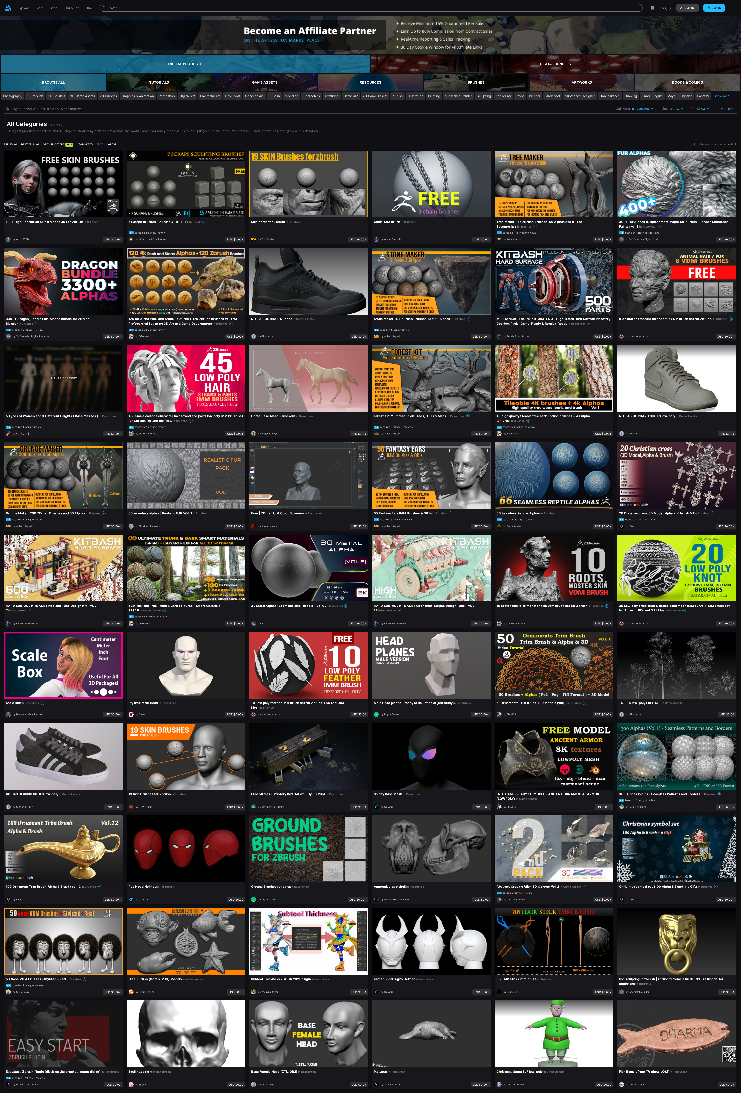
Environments (210, 96)
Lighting (686, 96)
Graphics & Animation (138, 96)
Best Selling (30, 144)
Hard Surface (610, 96)
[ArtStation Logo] (8, 8)
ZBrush (397, 96)
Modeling (292, 96)
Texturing (332, 96)
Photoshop (167, 96)
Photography (12, 96)
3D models (35, 96)
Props (520, 96)
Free (99, 144)
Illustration (415, 96)
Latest (111, 144)
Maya (671, 96)
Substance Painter (458, 96)
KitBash (274, 96)
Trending (10, 144)
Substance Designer (580, 96)
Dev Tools (232, 96)
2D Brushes (108, 96)
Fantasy (703, 96)
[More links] (734, 8)
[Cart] (652, 8)
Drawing (631, 96)
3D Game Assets (82, 96)
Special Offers (57, 144)
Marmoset (552, 96)
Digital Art (187, 96)
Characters (311, 96)
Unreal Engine (652, 96)
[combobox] (371, 8)
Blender (534, 96)
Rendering (503, 96)
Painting (434, 96)
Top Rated (85, 144)
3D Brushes (56, 96)
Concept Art (254, 96)
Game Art (350, 96)
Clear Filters (725, 108)
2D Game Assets (375, 96)
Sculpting (484, 96)
